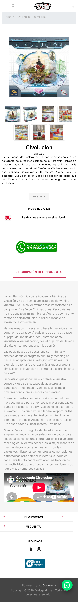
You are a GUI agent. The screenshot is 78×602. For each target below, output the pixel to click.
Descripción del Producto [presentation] (39, 272)
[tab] (39, 272)
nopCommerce (47, 585)
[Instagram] (39, 549)
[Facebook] (31, 549)
